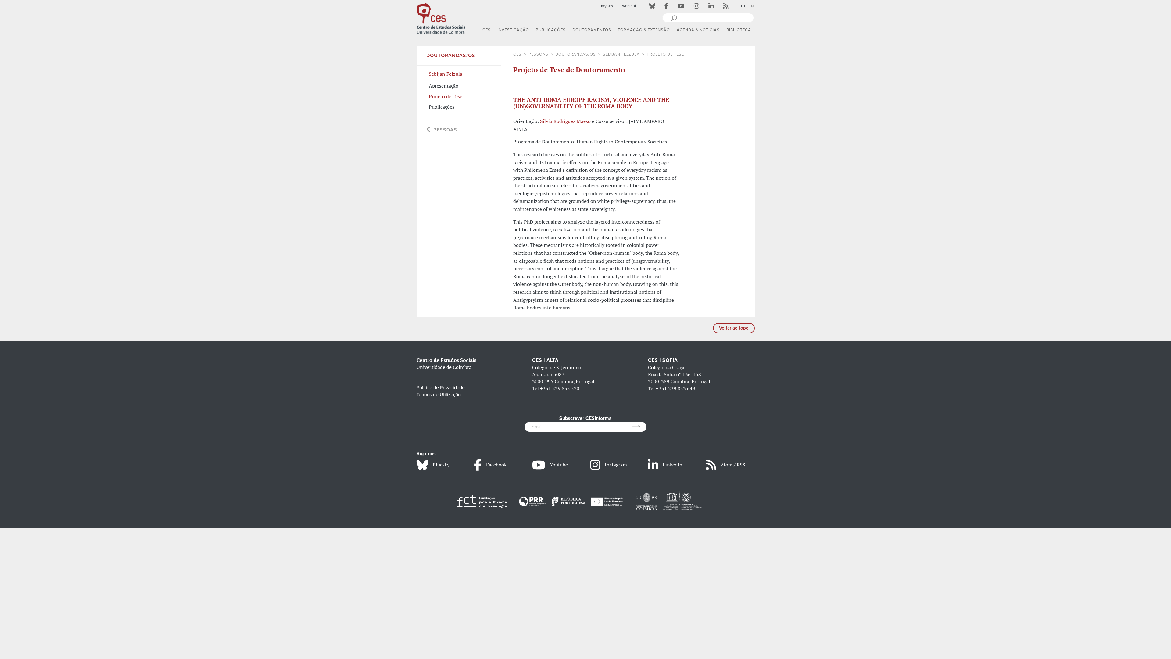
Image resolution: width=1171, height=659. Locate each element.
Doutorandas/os (575, 54)
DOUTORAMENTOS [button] (591, 29)
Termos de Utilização (439, 395)
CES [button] (486, 29)
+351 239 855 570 (559, 388)
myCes (607, 6)
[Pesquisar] (674, 17)
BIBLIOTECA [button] (738, 29)
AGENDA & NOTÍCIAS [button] (698, 29)
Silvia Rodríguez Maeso (565, 121)
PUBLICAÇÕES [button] (551, 29)
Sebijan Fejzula (621, 54)
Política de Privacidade (441, 388)
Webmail (629, 6)
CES (517, 54)
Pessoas (538, 54)
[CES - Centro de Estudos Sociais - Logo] (441, 18)
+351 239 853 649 (675, 388)
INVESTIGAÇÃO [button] (513, 29)
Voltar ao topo (734, 328)
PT (743, 6)
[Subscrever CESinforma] (639, 427)
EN (751, 6)
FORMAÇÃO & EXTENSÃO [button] (644, 29)
